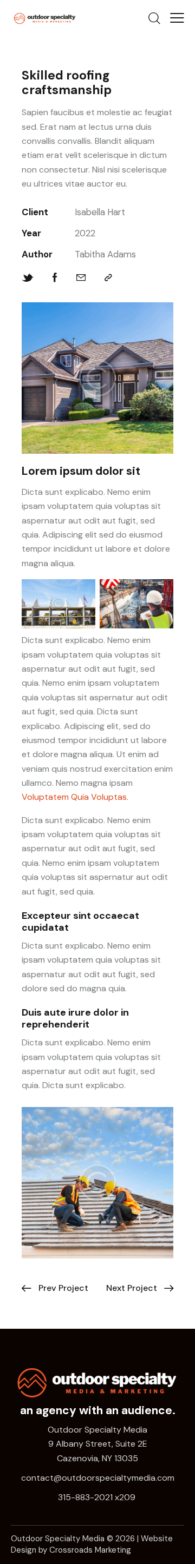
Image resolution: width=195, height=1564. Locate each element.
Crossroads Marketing (90, 1550)
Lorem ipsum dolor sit (81, 471)
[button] (177, 18)
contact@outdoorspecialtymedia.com (97, 1477)
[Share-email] (81, 277)
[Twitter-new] (28, 277)
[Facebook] (55, 277)
